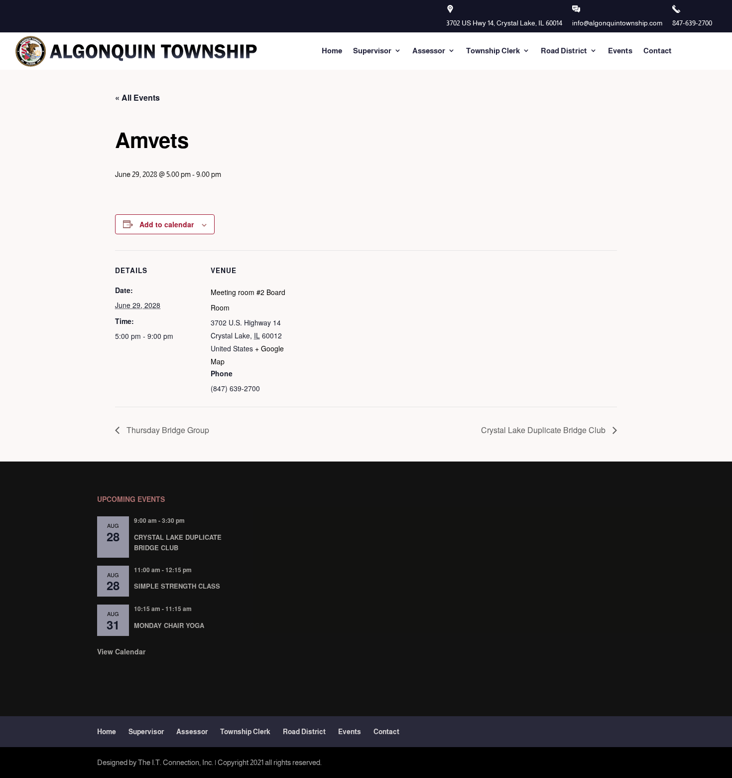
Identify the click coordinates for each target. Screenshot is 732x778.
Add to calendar (166, 224)
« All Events (137, 97)
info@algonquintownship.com (617, 23)
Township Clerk (493, 50)
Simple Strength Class (177, 586)
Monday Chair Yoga (169, 625)
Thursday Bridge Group (166, 430)
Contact (657, 50)
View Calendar (121, 651)
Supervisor (372, 50)
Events (620, 50)
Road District (564, 50)
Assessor (428, 50)
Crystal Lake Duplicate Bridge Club (544, 430)
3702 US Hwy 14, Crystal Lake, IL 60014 (504, 23)
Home (332, 50)
